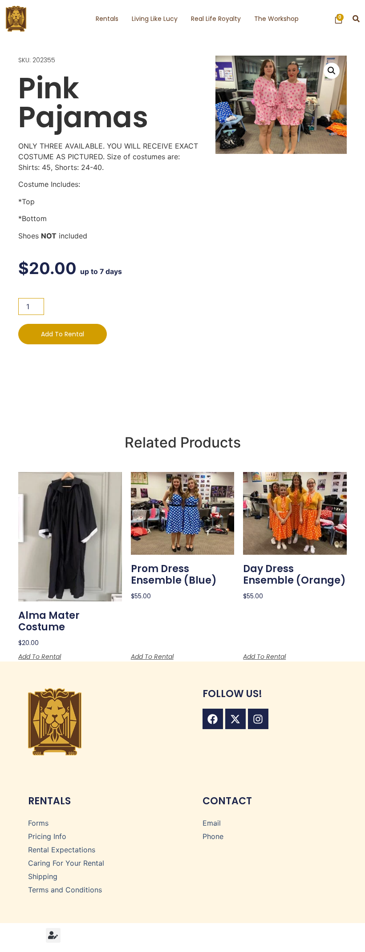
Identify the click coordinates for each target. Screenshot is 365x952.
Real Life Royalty (216, 18)
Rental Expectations (61, 849)
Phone (213, 836)
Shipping (42, 876)
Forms (38, 823)
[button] (356, 19)
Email (212, 823)
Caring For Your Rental (66, 863)
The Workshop (276, 18)
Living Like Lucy (155, 18)
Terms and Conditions (65, 889)
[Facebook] (213, 719)
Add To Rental (62, 334)
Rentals (107, 18)
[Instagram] (258, 719)
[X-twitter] (235, 719)
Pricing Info (47, 836)
